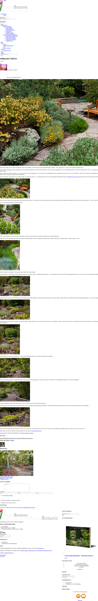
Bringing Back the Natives (73, 176)
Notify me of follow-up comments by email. (11, 500)
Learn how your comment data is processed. (25, 507)
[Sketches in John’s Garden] (6, 477)
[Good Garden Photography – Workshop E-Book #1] (81, 553)
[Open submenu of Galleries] (5, 49)
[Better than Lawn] (4, 479)
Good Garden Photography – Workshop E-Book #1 (79, 555)
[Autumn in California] (16, 475)
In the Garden (25, 433)
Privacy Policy (10, 495)
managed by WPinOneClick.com (45, 550)
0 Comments (30, 433)
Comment (2, 491)
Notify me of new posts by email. (9, 502)
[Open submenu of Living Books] (7, 25)
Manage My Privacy (9, 552)
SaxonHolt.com (40, 548)
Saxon (3, 433)
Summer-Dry (69, 582)
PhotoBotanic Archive (36, 430)
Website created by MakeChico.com (28, 550)
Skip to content (3, 0)
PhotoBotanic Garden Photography (73, 584)
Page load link (3, 555)
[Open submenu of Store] (3, 43)
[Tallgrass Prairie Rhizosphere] (6, 476)
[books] (77, 598)
